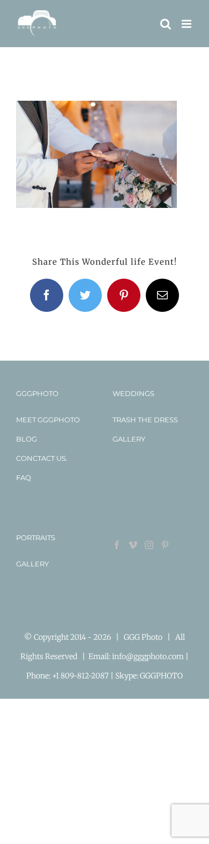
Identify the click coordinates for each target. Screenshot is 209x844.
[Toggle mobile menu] (187, 23)
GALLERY (129, 439)
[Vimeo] (133, 545)
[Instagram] (149, 545)
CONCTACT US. (42, 458)
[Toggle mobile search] (165, 23)
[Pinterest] (165, 545)
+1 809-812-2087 (81, 676)
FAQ (23, 477)
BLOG (26, 439)
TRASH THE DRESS (145, 419)
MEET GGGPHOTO (48, 419)
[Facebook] (117, 545)
